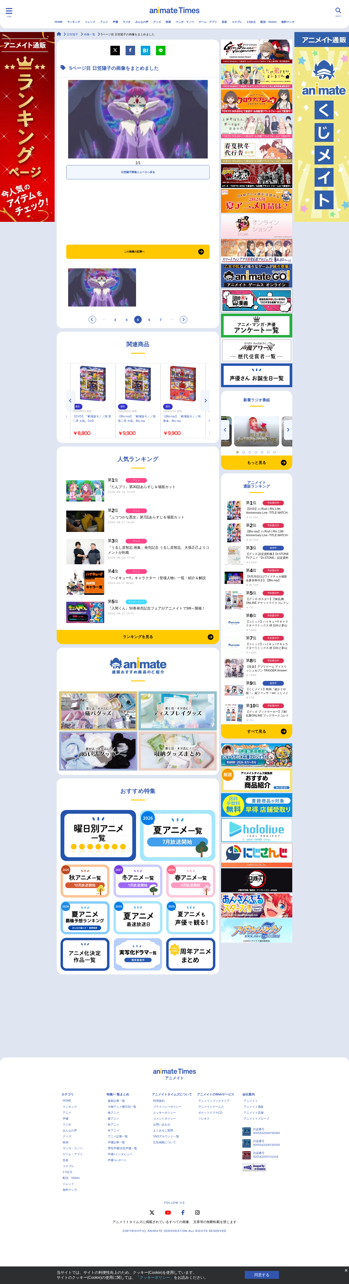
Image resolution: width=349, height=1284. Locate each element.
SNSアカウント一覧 (166, 1136)
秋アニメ (113, 1124)
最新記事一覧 (116, 1101)
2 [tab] (244, 451)
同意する (261, 1275)
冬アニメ (113, 1130)
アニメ (104, 21)
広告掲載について (164, 1142)
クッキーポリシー (164, 1112)
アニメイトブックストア (214, 1101)
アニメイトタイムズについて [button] (172, 1094)
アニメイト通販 (254, 1106)
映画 (168, 21)
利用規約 (159, 1101)
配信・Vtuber (268, 21)
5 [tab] (263, 451)
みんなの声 (141, 21)
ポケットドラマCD (210, 1112)
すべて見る (256, 731)
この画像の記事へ (134, 251)
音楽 (224, 21)
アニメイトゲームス (211, 1106)
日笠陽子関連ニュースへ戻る (138, 172)
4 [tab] (257, 451)
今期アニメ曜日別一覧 (122, 1106)
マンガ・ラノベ (185, 21)
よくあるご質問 (163, 1130)
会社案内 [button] (248, 1094)
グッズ (157, 21)
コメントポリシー (164, 1118)
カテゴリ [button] (67, 1094)
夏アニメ (113, 1118)
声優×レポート (117, 1160)
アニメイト (251, 1101)
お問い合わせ (161, 1124)
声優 (115, 21)
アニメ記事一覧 (118, 1136)
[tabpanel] (256, 431)
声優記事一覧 (116, 1142)
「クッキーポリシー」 (155, 1277)
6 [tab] (269, 451)
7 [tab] (275, 451)
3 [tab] (250, 451)
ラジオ (127, 21)
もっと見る (256, 463)
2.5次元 (251, 21)
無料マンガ (287, 21)
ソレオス (204, 1118)
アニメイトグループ (256, 1118)
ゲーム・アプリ (208, 21)
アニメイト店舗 (254, 1112)
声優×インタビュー (120, 1154)
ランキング (73, 21)
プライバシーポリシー (167, 1106)
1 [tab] (238, 451)
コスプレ (237, 21)
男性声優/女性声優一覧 (122, 1148)
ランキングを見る (138, 637)
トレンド (90, 21)
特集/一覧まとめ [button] (118, 1094)
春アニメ (113, 1112)
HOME (58, 21)
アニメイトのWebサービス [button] (215, 1094)
